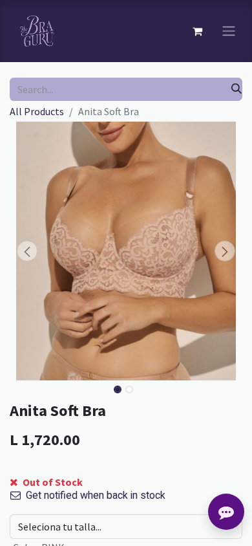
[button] (27, 251)
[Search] (236, 89)
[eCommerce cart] (197, 31)
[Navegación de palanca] (228, 31)
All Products (37, 111)
